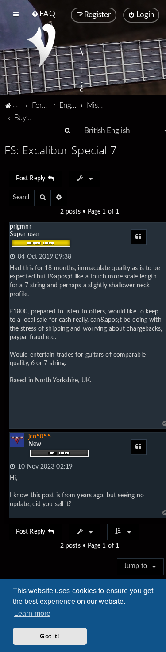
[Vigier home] (41, 45)
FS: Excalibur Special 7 (60, 149)
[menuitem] (43, 14)
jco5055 (39, 437)
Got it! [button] (49, 636)
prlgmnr (20, 227)
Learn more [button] (32, 613)
